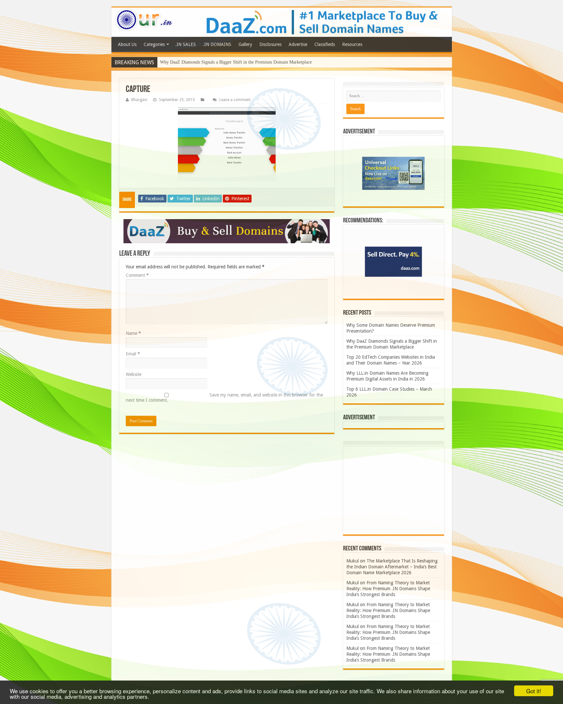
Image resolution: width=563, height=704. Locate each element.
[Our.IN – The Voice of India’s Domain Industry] (144, 19)
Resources (352, 44)
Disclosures (270, 44)
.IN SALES (185, 44)
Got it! (533, 691)
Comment (137, 275)
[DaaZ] (226, 231)
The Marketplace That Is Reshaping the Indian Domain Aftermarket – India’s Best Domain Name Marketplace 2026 (392, 566)
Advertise (298, 44)
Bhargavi (139, 99)
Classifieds (324, 44)
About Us (127, 44)
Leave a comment (235, 99)
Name (133, 333)
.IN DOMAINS (217, 44)
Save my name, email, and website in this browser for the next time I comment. (224, 397)
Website (133, 374)
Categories (154, 44)
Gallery (245, 44)
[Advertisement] (393, 490)
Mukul (352, 560)
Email (133, 353)
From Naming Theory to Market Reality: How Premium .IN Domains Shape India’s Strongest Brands (388, 588)
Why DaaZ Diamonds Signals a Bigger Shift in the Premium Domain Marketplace (236, 62)
